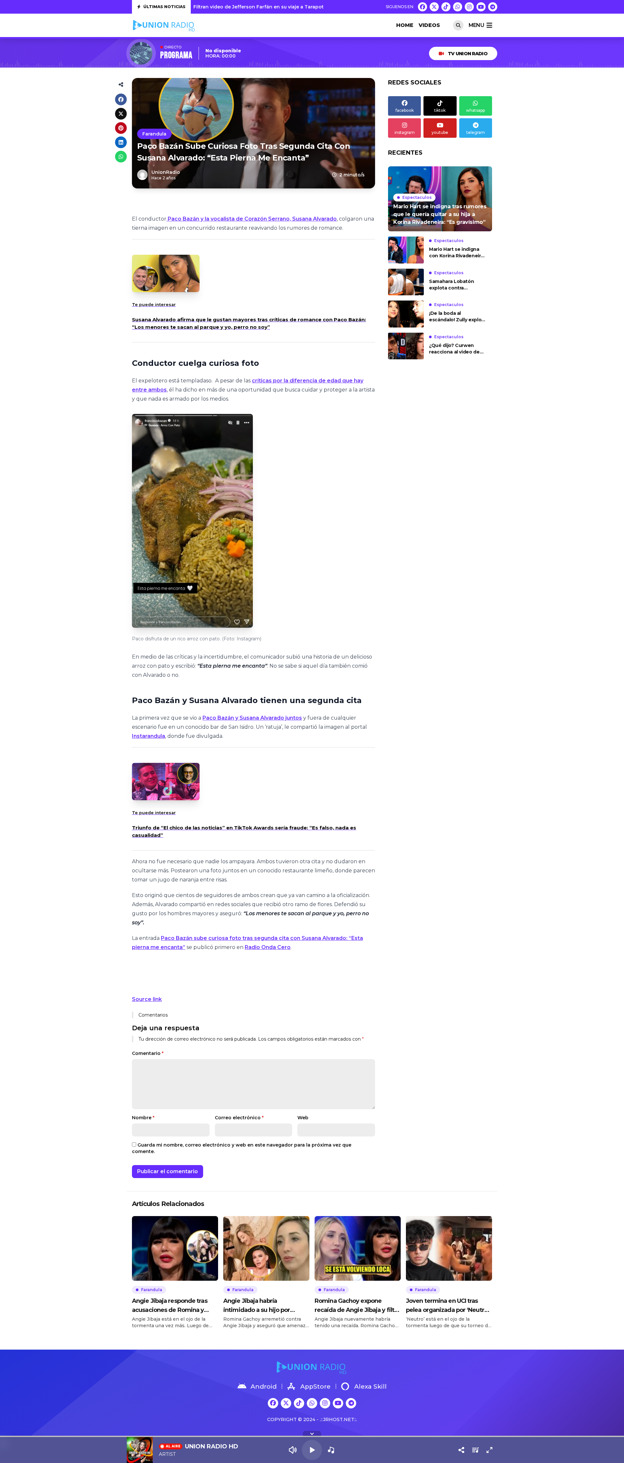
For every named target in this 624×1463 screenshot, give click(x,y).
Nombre (143, 1118)
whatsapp (475, 110)
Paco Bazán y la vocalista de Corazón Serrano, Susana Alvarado (251, 219)
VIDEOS (429, 25)
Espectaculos (417, 197)
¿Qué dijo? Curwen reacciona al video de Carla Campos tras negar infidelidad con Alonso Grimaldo (454, 348)
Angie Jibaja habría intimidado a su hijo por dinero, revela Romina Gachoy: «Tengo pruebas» (259, 1306)
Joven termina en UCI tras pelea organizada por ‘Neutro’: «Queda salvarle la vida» (448, 1306)
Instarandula (148, 736)
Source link (147, 999)
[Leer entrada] (440, 198)
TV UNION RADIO (468, 54)
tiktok (440, 110)
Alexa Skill (370, 1386)
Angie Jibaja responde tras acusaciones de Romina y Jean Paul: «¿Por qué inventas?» (169, 1306)
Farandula (154, 134)
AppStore (315, 1386)
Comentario (147, 1053)
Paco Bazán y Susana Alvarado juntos (252, 718)
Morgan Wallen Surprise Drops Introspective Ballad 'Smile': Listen (272, 7)
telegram (475, 132)
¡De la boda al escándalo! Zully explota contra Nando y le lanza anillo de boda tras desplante (458, 316)
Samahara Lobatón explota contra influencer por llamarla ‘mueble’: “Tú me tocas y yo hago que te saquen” (456, 284)
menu (476, 25)
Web (302, 1118)
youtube (440, 132)
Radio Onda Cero (268, 947)
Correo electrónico (239, 1118)
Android (264, 1386)
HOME (404, 25)
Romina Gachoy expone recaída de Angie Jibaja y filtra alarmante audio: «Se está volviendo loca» (357, 1306)
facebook (405, 110)
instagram (405, 132)
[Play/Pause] (312, 1450)
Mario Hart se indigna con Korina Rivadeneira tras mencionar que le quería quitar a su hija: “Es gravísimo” (456, 252)
